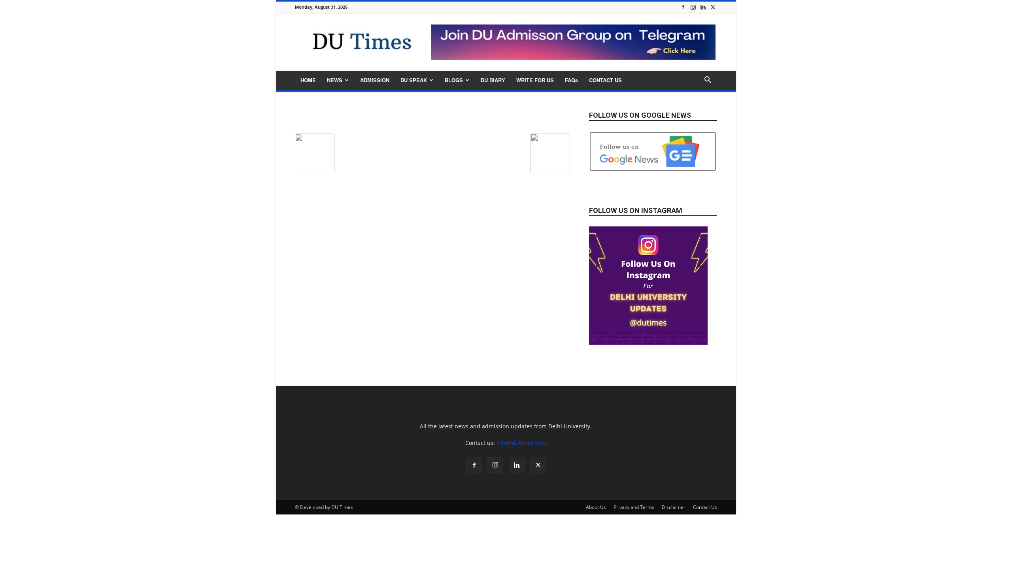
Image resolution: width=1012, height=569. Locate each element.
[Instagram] (693, 7)
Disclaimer (673, 507)
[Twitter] (712, 7)
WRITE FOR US (535, 80)
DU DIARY (493, 80)
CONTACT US (605, 80)
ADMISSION (374, 80)
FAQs (571, 80)
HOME (308, 80)
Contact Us (705, 507)
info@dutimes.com (521, 443)
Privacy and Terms (634, 507)
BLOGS (454, 80)
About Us (596, 507)
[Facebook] (683, 7)
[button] (707, 81)
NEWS (334, 80)
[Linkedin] (703, 7)
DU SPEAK (413, 80)
